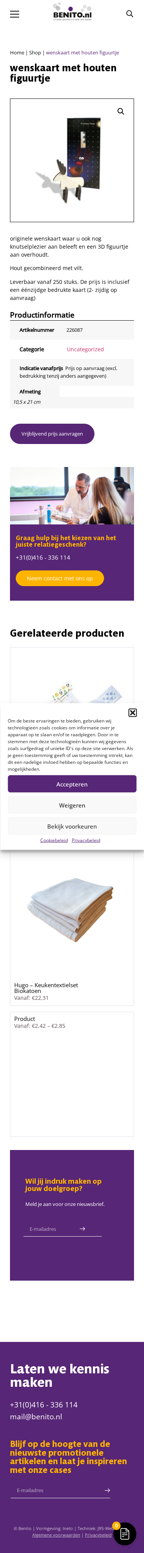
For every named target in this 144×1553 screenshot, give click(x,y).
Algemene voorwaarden (56, 1535)
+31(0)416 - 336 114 (43, 557)
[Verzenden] (82, 1229)
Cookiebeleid (54, 840)
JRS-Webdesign (112, 1528)
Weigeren (72, 805)
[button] (132, 713)
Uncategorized (85, 349)
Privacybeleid (86, 840)
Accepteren (72, 784)
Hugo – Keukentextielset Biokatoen (46, 987)
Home (17, 52)
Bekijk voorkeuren (72, 826)
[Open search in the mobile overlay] (130, 13)
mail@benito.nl (36, 1417)
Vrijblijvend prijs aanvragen (52, 433)
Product (24, 1018)
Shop (35, 52)
